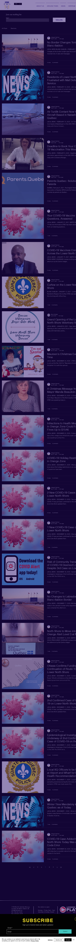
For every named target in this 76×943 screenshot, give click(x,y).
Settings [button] (50, 940)
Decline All (59, 940)
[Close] (74, 940)
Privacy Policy (35, 941)
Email (9, 927)
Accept (68, 940)
